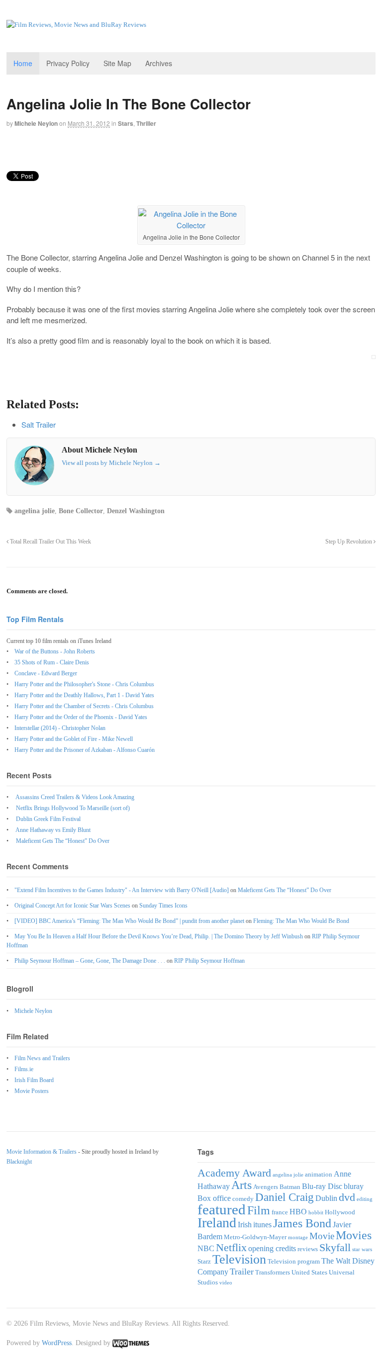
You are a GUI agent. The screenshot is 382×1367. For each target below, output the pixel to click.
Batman (290, 1186)
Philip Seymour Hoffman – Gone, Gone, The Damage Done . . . (89, 960)
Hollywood (340, 1212)
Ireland (216, 1222)
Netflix (231, 1247)
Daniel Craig (284, 1196)
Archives (158, 63)
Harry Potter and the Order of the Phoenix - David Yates (80, 717)
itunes (262, 1224)
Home (22, 63)
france (280, 1212)
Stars (125, 123)
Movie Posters (31, 1091)
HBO (298, 1211)
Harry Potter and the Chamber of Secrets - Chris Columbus (84, 706)
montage (298, 1237)
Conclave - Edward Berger (45, 673)
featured (221, 1209)
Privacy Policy (68, 63)
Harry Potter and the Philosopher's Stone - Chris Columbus (84, 684)
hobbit (315, 1212)
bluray (354, 1186)
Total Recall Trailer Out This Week (49, 542)
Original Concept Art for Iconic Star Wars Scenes (72, 905)
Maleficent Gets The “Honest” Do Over (62, 840)
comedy (243, 1198)
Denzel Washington (136, 511)
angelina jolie (34, 511)
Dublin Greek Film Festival (48, 819)
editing (365, 1199)
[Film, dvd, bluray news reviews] (76, 24)
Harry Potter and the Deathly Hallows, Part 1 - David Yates (84, 695)
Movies (354, 1235)
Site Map (117, 63)
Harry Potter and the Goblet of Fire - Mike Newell (73, 738)
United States (309, 1272)
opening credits (272, 1248)
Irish (245, 1224)
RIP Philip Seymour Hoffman (209, 960)
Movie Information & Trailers (41, 1151)
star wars (362, 1249)
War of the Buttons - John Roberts (54, 651)
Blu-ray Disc (322, 1186)
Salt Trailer (38, 424)
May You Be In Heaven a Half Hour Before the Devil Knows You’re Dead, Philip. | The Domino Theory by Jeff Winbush (158, 936)
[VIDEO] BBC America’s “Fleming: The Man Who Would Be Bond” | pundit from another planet (129, 920)
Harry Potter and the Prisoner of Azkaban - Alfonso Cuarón (84, 749)
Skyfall (335, 1247)
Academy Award (234, 1173)
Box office (214, 1198)
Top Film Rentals (35, 619)
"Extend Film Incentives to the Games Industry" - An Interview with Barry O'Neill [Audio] (121, 890)
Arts (241, 1184)
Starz (204, 1261)
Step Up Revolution (349, 542)
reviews (307, 1249)
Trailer (242, 1271)
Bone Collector (81, 511)
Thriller (146, 123)
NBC (205, 1248)
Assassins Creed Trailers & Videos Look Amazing (74, 797)
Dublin (326, 1198)
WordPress (57, 1343)
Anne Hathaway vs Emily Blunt (53, 829)
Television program (294, 1261)
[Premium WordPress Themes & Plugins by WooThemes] (130, 1343)
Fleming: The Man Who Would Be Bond (301, 920)
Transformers (272, 1272)
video (225, 1282)
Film (258, 1210)
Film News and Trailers (42, 1058)
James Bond (302, 1223)
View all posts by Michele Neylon (111, 462)
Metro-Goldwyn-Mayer (255, 1237)
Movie (321, 1236)
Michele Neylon (36, 123)
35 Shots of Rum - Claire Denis (51, 662)
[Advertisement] (122, 154)
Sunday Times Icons (163, 905)
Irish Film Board (34, 1080)
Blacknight (19, 1161)
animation (318, 1174)
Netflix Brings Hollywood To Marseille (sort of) (73, 808)
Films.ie (23, 1069)
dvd (347, 1197)
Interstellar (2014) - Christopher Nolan (59, 728)
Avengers (265, 1186)
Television (239, 1259)
